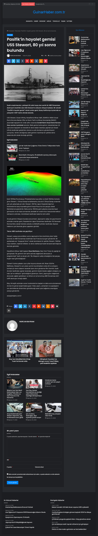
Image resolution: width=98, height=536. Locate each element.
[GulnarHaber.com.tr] (49, 12)
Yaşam (63, 21)
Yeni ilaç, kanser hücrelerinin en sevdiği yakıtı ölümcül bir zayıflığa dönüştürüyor (34, 393)
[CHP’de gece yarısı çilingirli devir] (74, 134)
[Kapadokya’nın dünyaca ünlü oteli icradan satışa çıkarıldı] (74, 182)
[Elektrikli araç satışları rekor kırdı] (53, 407)
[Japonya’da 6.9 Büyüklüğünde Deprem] (74, 78)
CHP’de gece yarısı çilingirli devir (86, 134)
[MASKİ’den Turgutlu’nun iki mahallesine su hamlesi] (74, 167)
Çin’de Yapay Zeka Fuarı (85, 103)
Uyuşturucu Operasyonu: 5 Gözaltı (46, 4)
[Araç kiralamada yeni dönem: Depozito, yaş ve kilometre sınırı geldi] (15, 407)
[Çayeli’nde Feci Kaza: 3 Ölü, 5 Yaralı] (74, 124)
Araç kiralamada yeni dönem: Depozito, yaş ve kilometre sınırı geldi (15, 415)
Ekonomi (42, 21)
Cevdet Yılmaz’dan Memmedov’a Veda (86, 257)
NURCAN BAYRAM (15, 55)
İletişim (69, 21)
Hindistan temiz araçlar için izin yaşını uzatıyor (52, 382)
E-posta (10, 467)
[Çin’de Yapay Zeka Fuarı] (74, 104)
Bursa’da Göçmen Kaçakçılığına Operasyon (85, 270)
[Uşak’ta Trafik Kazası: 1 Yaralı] (74, 282)
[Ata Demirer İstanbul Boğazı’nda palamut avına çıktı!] (74, 223)
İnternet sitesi (39, 467)
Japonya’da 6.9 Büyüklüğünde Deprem (86, 79)
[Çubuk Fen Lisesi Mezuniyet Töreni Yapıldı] (74, 91)
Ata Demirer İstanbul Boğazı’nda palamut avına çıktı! (85, 224)
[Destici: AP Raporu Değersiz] (74, 113)
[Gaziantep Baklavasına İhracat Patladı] (74, 40)
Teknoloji (56, 21)
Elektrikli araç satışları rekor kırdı (53, 415)
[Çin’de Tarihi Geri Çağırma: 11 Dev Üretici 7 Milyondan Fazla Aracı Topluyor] (12, 148)
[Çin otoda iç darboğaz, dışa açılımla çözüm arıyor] (34, 407)
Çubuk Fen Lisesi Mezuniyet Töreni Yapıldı (85, 92)
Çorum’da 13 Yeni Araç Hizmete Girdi (85, 156)
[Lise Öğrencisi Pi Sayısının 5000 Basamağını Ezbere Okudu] (74, 52)
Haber (36, 21)
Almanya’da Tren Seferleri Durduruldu (85, 145)
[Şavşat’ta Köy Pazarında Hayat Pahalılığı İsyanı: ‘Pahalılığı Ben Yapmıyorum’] (74, 238)
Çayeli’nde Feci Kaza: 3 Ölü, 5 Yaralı (85, 123)
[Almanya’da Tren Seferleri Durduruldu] (74, 145)
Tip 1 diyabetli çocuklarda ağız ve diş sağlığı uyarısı (85, 200)
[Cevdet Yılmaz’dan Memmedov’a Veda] (74, 256)
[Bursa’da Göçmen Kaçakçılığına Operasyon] (74, 269)
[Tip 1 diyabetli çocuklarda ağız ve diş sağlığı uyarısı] (74, 199)
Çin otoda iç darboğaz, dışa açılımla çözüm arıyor (33, 415)
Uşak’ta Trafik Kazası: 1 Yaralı (86, 281)
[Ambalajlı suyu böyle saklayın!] (74, 212)
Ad (8, 460)
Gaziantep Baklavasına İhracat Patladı (85, 40)
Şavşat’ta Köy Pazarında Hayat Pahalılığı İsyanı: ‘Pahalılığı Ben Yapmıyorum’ (86, 241)
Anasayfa (29, 21)
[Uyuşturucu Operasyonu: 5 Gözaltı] (74, 67)
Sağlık (49, 21)
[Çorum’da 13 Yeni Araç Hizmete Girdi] (74, 156)
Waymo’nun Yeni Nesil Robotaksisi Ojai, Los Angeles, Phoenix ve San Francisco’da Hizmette (14, 394)
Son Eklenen (80, 30)
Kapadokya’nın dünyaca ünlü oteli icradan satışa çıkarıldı (86, 185)
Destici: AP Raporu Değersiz (84, 113)
